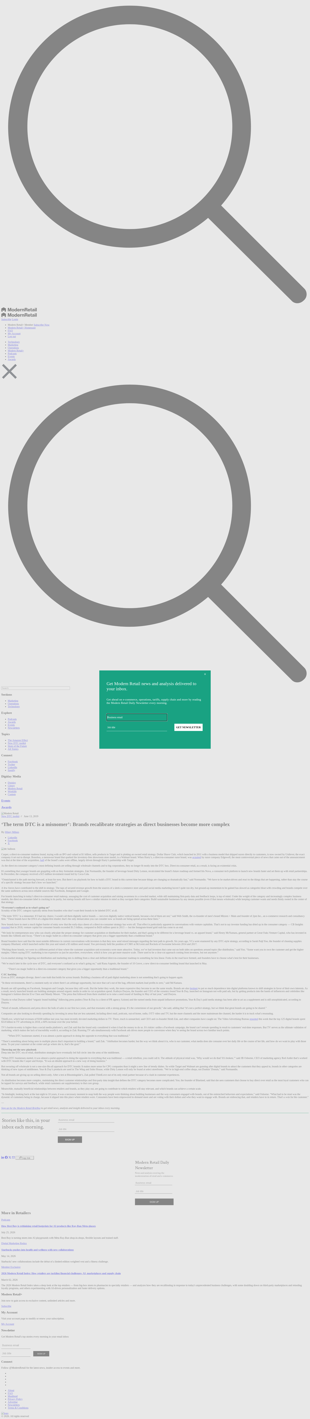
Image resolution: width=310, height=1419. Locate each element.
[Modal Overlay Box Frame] (155, 709)
